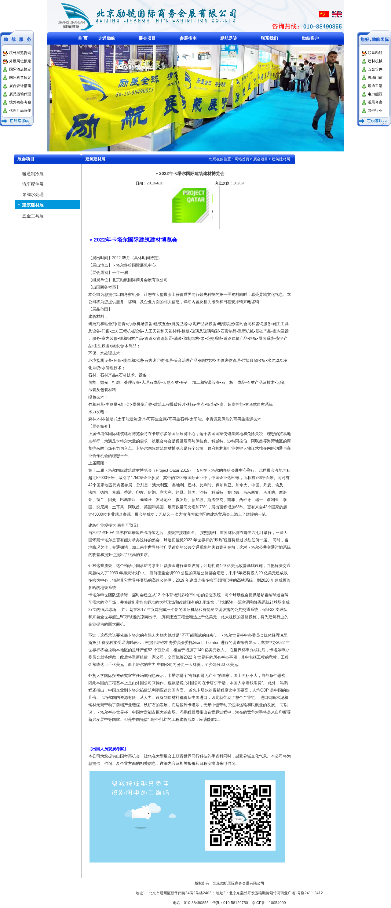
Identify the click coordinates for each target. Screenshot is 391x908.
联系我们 (269, 38)
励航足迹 (228, 38)
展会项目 (147, 38)
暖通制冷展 (33, 173)
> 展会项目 (259, 159)
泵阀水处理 (33, 194)
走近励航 (106, 38)
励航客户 (310, 38)
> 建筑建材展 (279, 159)
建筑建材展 (33, 204)
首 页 (83, 38)
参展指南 (188, 38)
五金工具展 (33, 215)
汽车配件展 (33, 184)
